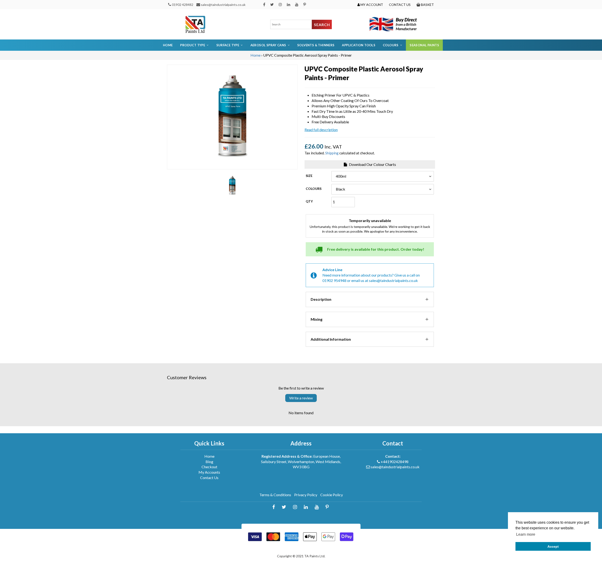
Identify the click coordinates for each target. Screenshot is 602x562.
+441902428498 (394, 461)
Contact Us (209, 477)
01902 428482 (182, 5)
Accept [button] (553, 546)
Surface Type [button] (227, 45)
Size (309, 176)
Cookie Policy (331, 494)
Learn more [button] (525, 534)
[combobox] (291, 24)
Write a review (301, 398)
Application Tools (358, 45)
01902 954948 (334, 280)
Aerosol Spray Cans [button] (268, 45)
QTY (309, 201)
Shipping (332, 153)
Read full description (321, 129)
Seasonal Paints (424, 45)
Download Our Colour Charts (372, 164)
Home (168, 45)
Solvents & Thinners (315, 45)
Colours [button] (391, 45)
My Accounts (209, 472)
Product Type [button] (192, 45)
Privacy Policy (305, 494)
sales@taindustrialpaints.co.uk (223, 5)
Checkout (209, 466)
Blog (209, 461)
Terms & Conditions (275, 494)
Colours (313, 189)
